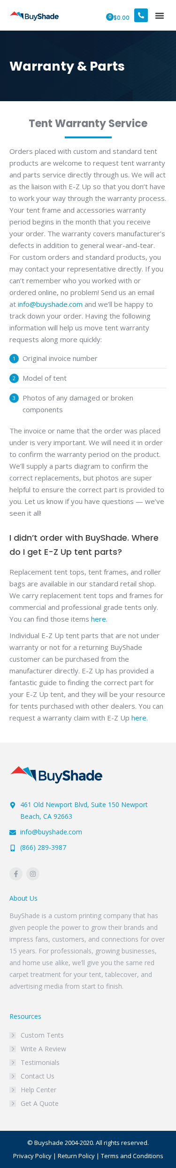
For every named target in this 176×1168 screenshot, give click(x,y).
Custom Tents (42, 1035)
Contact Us (37, 1076)
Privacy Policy (32, 1156)
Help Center (38, 1089)
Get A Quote (40, 1103)
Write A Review (43, 1048)
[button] (160, 15)
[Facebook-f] (16, 873)
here (98, 619)
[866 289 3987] (141, 15)
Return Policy (76, 1156)
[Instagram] (32, 873)
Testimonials (40, 1062)
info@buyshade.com (50, 304)
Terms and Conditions (132, 1156)
